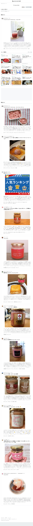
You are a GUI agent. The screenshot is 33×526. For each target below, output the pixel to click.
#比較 (15, 401)
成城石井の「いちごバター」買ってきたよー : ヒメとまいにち (26, 78)
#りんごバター (10, 203)
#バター (12, 469)
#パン (4, 202)
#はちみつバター (25, 202)
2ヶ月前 (9, 18)
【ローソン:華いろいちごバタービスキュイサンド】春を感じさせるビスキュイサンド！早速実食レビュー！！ (16, 78)
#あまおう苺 (10, 232)
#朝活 (16, 167)
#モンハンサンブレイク (7, 233)
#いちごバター (19, 48)
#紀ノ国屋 (12, 401)
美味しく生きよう (6, 171)
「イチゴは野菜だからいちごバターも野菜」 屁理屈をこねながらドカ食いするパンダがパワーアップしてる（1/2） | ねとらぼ (16, 67)
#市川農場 (5, 267)
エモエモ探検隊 (5, 439)
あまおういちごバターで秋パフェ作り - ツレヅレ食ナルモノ (5, 67)
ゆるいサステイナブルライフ (7, 372)
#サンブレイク (23, 232)
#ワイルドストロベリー (24, 48)
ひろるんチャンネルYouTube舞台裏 (8, 136)
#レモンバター (20, 202)
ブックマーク (3, 54)
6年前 (12, 405)
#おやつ (18, 469)
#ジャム (11, 48)
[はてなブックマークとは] (6, 52)
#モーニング (5, 167)
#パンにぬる (13, 232)
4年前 (9, 171)
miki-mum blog (5, 338)
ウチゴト (5, 237)
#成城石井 (5, 334)
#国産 (9, 202)
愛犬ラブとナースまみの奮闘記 (7, 405)
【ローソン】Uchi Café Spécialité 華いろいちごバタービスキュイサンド (26, 56)
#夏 (28, 48)
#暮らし (5, 48)
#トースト (9, 167)
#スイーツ (7, 48)
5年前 (14, 305)
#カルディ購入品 (18, 232)
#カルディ (9, 401)
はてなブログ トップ (4, 3)
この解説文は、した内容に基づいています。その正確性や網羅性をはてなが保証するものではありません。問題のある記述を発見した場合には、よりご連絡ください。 (5, 11)
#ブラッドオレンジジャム (14, 202)
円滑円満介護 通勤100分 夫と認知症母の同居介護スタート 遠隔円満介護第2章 (13, 473)
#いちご (9, 469)
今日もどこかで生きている (7, 271)
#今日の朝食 (23, 368)
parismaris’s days (6, 18)
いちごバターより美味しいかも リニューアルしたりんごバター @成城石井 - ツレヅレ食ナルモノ (16, 56)
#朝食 (20, 368)
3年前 (13, 136)
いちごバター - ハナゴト (4, 55)
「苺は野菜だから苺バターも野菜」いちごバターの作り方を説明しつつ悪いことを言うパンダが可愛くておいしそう (5, 78)
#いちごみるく (13, 267)
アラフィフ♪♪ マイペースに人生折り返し (8, 305)
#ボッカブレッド (16, 368)
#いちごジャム (14, 48)
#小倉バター (14, 203)
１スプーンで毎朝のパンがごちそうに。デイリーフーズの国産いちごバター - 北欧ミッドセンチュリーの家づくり (26, 67)
